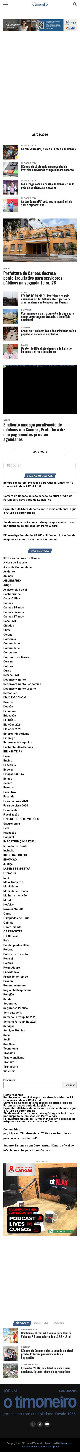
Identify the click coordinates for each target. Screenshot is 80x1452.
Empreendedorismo (16, 733)
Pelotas (8, 949)
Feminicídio (10, 810)
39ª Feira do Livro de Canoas (22, 558)
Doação (8, 706)
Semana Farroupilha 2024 (19, 1021)
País (6, 940)
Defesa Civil (11, 675)
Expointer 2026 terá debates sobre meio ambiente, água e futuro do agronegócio (39, 1109)
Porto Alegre (11, 967)
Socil (6, 1039)
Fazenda (8, 796)
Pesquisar (9, 1080)
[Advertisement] (40, 87)
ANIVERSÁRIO (12, 580)
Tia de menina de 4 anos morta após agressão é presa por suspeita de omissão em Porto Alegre (38, 1115)
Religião (8, 994)
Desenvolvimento (14, 679)
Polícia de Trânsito (15, 954)
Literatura (9, 873)
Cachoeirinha (12, 594)
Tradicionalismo (13, 1057)
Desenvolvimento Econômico (22, 684)
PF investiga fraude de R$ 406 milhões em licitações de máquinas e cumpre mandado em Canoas (39, 1120)
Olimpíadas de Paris (16, 918)
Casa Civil (9, 621)
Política (8, 963)
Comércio (9, 639)
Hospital (8, 837)
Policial (8, 958)
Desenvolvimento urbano (19, 688)
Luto (6, 877)
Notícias (8, 904)
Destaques (10, 693)
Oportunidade (12, 927)
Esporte (8, 769)
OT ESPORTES (12, 931)
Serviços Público (14, 1030)
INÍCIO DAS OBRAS (15, 855)
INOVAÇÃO (10, 859)
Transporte (10, 1066)
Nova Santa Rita (13, 909)
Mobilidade (10, 886)
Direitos (8, 702)
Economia (9, 711)
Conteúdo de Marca (16, 657)
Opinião (8, 922)
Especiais (9, 765)
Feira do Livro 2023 (15, 801)
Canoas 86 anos (13, 612)
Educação (9, 715)
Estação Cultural (14, 774)
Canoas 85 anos (13, 607)
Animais (8, 576)
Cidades (8, 625)
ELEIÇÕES (9, 720)
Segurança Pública (15, 1008)
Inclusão (8, 850)
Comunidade (11, 643)
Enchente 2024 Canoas (18, 747)
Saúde (7, 999)
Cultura (8, 666)
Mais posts (40, 451)
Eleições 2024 (12, 724)
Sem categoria (12, 1012)
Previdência (11, 972)
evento (7, 783)
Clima (7, 630)
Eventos (8, 787)
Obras (7, 913)
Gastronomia (11, 823)
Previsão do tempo (15, 976)
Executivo (9, 792)
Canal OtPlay (11, 598)
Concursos (10, 652)
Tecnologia (10, 1048)
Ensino (7, 756)
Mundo (7, 900)
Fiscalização (11, 814)
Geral (6, 828)
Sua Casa (9, 1044)
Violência (9, 1071)
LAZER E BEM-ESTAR (17, 868)
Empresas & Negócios (17, 742)
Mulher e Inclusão (15, 895)
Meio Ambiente (13, 882)
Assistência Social (15, 589)
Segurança (10, 1003)
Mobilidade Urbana (15, 891)
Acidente (9, 571)
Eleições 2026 (12, 729)
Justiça (8, 864)
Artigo (7, 585)
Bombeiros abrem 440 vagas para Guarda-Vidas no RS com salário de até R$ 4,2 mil (38, 1099)
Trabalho (9, 1053)
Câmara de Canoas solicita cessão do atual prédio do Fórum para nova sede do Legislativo (37, 1104)
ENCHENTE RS (12, 751)
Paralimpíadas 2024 (15, 945)
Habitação (9, 832)
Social (7, 1035)
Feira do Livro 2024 (15, 805)
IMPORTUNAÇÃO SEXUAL (19, 841)
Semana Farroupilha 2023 (19, 1017)
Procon (8, 981)
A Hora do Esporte (15, 562)
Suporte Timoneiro (15, 1145)
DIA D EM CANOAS (15, 697)
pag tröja (9, 1133)
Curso (7, 670)
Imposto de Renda (15, 846)
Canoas (8, 603)
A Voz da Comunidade (17, 567)
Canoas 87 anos (13, 616)
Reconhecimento (14, 985)
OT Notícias (10, 936)
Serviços (9, 1026)
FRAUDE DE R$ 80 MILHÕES (21, 819)
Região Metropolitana (17, 990)
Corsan (8, 661)
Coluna (7, 634)
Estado (7, 778)
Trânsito (8, 1062)
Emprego (9, 738)
